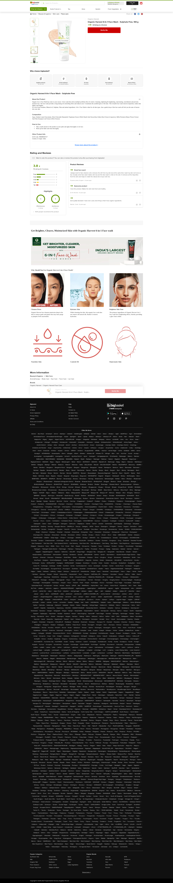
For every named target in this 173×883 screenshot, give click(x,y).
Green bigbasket (35, 413)
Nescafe (107, 857)
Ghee (69, 857)
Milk (31, 859)
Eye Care (54, 379)
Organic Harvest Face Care (52, 385)
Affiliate (32, 419)
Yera (106, 862)
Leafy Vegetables (73, 865)
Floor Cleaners (34, 865)
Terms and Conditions (36, 421)
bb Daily (32, 424)
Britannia (89, 865)
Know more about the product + (86, 145)
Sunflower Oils (34, 857)
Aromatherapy (35, 379)
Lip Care (71, 379)
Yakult (126, 862)
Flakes (70, 859)
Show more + (86, 872)
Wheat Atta (52, 857)
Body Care (46, 379)
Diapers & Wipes (54, 867)
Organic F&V (34, 862)
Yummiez (89, 862)
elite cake (108, 859)
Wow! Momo (109, 865)
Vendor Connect (73, 419)
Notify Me (104, 30)
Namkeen (52, 862)
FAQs (70, 407)
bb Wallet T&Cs (73, 416)
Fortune (126, 865)
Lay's (125, 867)
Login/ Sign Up (132, 3)
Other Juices (53, 865)
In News (32, 410)
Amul (88, 857)
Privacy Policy (34, 416)
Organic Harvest (93, 19)
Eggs (69, 862)
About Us (33, 407)
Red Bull (89, 859)
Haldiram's (89, 867)
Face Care (63, 379)
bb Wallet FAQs (73, 413)
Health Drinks (53, 859)
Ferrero (107, 867)
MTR (125, 857)
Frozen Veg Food (35, 867)
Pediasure (127, 859)
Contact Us (71, 410)
